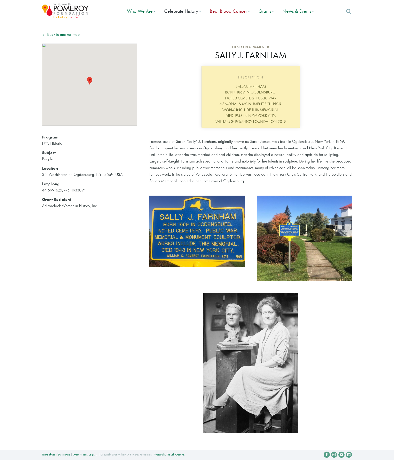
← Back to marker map (61, 34)
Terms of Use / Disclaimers (56, 454)
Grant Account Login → (85, 454)
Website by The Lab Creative (169, 454)
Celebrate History (181, 11)
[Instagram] (334, 455)
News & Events (297, 11)
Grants (265, 11)
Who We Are (140, 11)
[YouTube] (341, 455)
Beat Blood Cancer (228, 11)
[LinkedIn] (349, 455)
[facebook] (327, 455)
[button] (349, 11)
